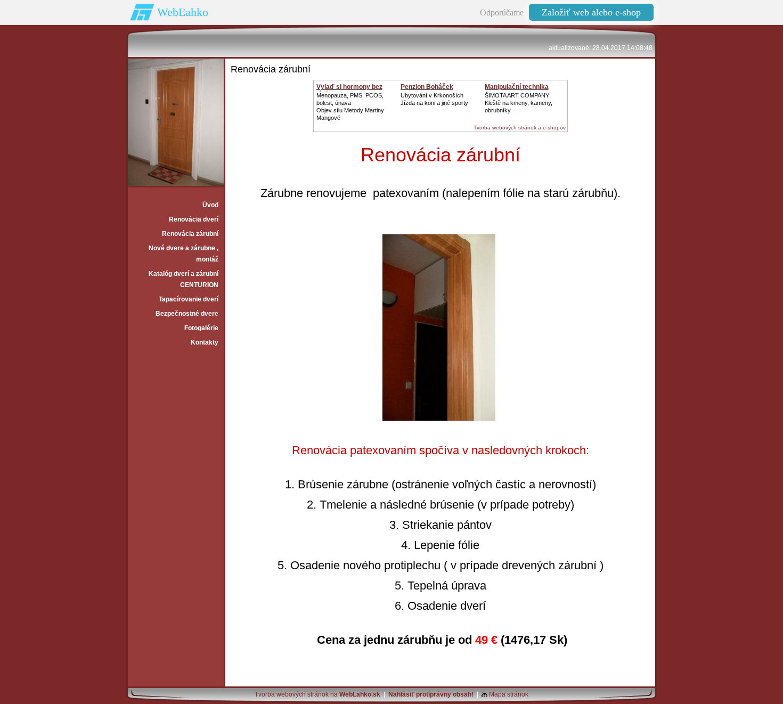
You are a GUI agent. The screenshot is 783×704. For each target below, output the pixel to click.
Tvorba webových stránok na (317, 694)
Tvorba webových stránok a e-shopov (520, 127)
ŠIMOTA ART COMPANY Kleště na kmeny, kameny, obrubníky (518, 102)
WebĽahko (182, 12)
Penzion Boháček (427, 87)
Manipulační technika (517, 87)
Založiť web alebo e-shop (591, 12)
